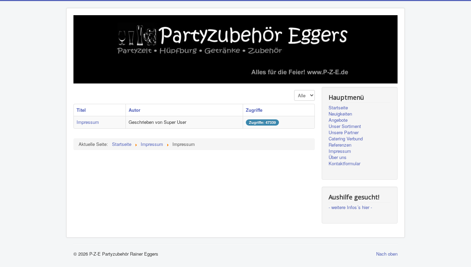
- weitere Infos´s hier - (350, 207)
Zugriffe (254, 110)
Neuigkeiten (340, 114)
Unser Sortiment (345, 126)
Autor (134, 110)
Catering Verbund (346, 139)
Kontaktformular (344, 163)
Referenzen (340, 145)
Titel (81, 110)
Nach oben (387, 253)
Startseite (338, 108)
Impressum (88, 122)
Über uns (338, 157)
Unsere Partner (344, 132)
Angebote (338, 120)
